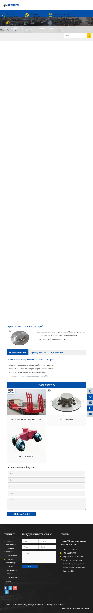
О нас (23, 28)
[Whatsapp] (90, 397)
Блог (52, 28)
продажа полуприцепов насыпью (11, 570)
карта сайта (66, 608)
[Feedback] (90, 414)
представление (21, 514)
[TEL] (90, 408)
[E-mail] (90, 402)
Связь (59, 28)
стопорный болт (66, 419)
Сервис (32, 28)
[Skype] (90, 391)
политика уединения (81, 608)
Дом (5, 28)
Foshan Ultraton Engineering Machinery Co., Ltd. (30, 604)
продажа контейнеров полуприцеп (11, 544)
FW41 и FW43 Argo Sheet (26, 456)
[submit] (89, 35)
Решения (42, 28)
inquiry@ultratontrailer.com (73, 556)
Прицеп (14, 28)
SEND (30, 566)
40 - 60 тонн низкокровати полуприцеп (26, 419)
